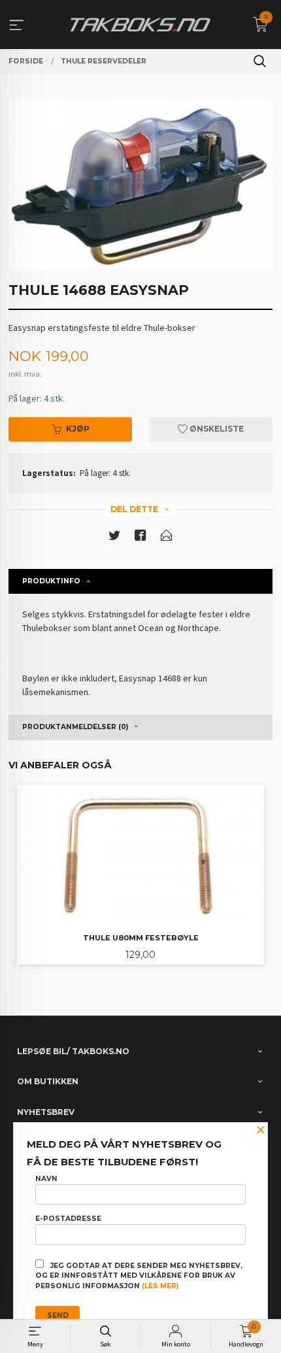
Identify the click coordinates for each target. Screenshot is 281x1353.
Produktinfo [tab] (51, 581)
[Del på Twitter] (114, 538)
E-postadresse (68, 1218)
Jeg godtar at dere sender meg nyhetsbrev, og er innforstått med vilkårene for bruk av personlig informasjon (138, 1276)
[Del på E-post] (166, 538)
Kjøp (78, 429)
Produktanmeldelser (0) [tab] (75, 727)
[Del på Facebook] (140, 538)
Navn (46, 1178)
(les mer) (160, 1286)
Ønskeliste (216, 429)
